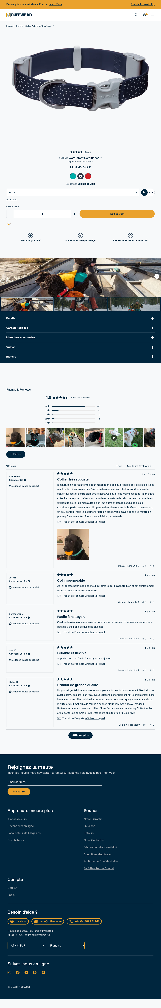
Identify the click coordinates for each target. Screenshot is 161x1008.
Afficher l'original (95, 522)
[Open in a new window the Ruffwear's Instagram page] (9, 972)
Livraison (89, 826)
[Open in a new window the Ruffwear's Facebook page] (17, 972)
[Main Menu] (153, 15)
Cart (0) (12, 888)
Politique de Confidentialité (101, 861)
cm (151, 193)
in (145, 193)
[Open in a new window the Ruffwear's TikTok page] (43, 972)
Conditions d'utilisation (98, 854)
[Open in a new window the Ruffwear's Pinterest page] (34, 972)
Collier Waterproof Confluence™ (39, 26)
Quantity (12, 206)
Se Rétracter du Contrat (99, 868)
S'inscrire (19, 791)
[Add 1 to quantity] (74, 214)
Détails (10, 318)
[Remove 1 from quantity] (10, 214)
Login (11, 895)
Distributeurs (16, 840)
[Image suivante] (152, 437)
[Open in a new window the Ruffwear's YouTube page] (26, 972)
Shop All (10, 26)
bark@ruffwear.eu (50, 921)
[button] (80, 152)
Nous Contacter (94, 840)
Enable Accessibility (143, 4)
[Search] (136, 15)
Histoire (11, 356)
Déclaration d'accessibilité (100, 847)
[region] (80, 437)
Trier (119, 466)
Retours (89, 833)
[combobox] (72, 192)
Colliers (19, 26)
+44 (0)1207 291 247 (87, 921)
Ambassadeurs (17, 819)
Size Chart (11, 199)
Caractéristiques (17, 328)
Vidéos (10, 347)
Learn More (55, 4)
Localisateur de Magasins (24, 833)
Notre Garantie (93, 819)
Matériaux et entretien (20, 337)
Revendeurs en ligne (21, 826)
